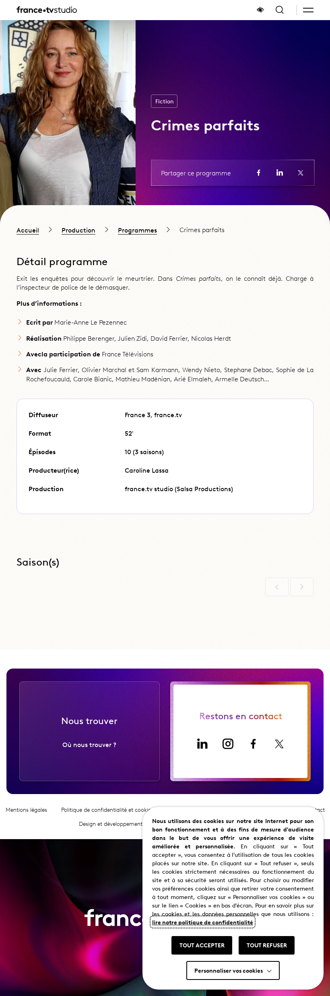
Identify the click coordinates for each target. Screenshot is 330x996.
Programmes (137, 229)
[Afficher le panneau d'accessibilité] (260, 10)
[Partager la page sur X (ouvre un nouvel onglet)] (301, 173)
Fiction (164, 101)
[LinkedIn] (202, 743)
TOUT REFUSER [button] (267, 945)
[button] (308, 10)
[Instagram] (227, 743)
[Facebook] (253, 743)
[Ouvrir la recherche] (279, 10)
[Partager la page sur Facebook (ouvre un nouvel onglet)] (259, 173)
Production (78, 229)
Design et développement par (128, 823)
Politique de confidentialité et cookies (107, 809)
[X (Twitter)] (279, 743)
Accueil (27, 229)
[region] (165, 229)
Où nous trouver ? (89, 744)
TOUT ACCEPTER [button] (202, 945)
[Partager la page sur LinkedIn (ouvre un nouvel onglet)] (280, 173)
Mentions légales (26, 809)
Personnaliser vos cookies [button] (228, 970)
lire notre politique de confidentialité (202, 922)
